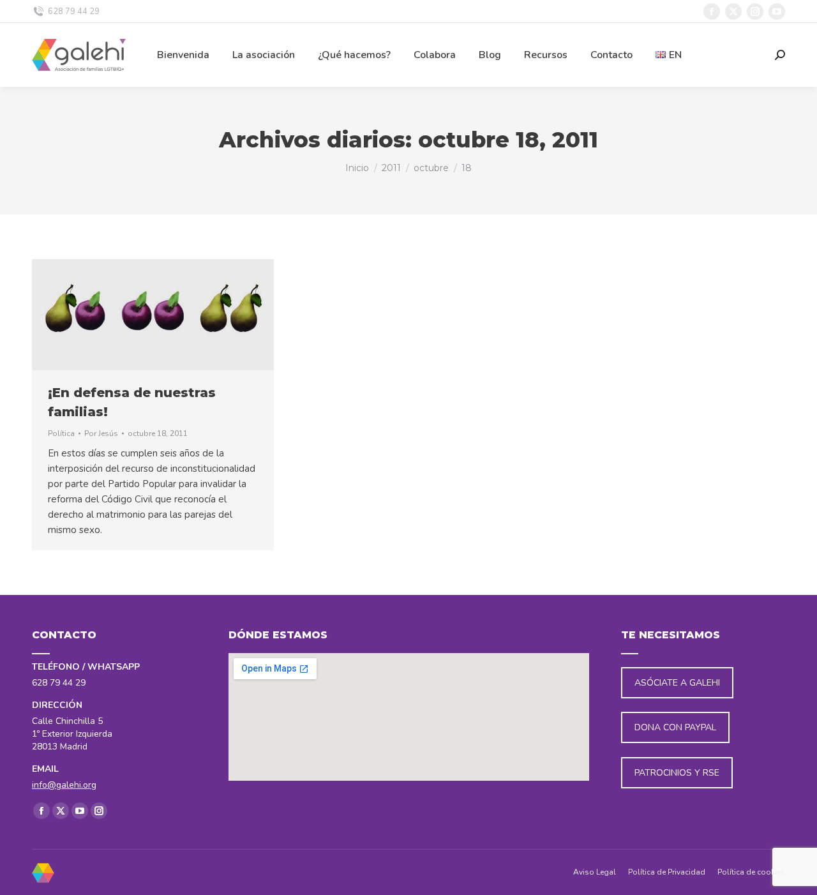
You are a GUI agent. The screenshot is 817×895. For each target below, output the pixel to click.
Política (61, 433)
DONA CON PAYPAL (675, 727)
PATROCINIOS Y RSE (676, 773)
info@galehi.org (64, 785)
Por (101, 433)
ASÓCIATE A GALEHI (677, 683)
